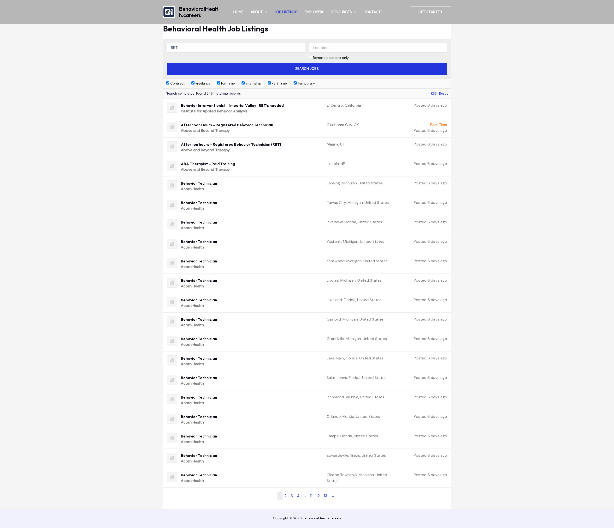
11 (311, 495)
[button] (265, 12)
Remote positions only (331, 57)
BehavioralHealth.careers (198, 12)
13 (325, 495)
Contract (177, 83)
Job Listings (286, 12)
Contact (372, 12)
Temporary (306, 83)
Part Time (279, 83)
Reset (443, 93)
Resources (341, 12)
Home (238, 12)
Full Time (227, 83)
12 (318, 495)
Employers (314, 12)
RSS (434, 93)
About (257, 12)
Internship (253, 83)
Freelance (203, 83)
